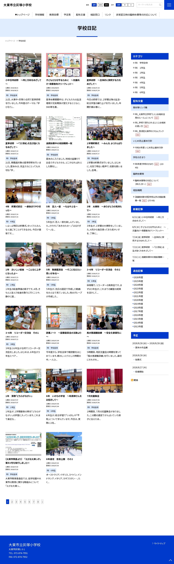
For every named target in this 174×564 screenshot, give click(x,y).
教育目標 (54, 14)
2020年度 (138, 300)
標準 (118, 5)
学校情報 (39, 14)
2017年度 (138, 311)
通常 (94, 5)
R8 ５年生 (140, 87)
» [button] (42, 501)
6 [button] (29, 501)
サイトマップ (159, 543)
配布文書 (80, 14)
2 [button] (12, 501)
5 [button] (25, 501)
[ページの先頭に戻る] (170, 560)
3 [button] (16, 501)
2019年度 (138, 303)
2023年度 (138, 288)
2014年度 (138, 322)
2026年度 (138, 277)
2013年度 (138, 326)
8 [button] (38, 501)
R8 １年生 (140, 67)
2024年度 (138, 284)
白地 (100, 5)
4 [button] (20, 501)
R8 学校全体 (141, 62)
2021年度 (138, 296)
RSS (136, 380)
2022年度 (138, 292)
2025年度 (138, 281)
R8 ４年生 (140, 82)
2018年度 (138, 307)
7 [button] (33, 501)
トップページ (23, 14)
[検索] (159, 4)
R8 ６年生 (140, 92)
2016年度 (138, 315)
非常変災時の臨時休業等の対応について (136, 14)
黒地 (106, 5)
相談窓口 (95, 14)
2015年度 (138, 318)
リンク (108, 14)
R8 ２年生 (140, 72)
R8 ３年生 (140, 77)
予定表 (67, 14)
